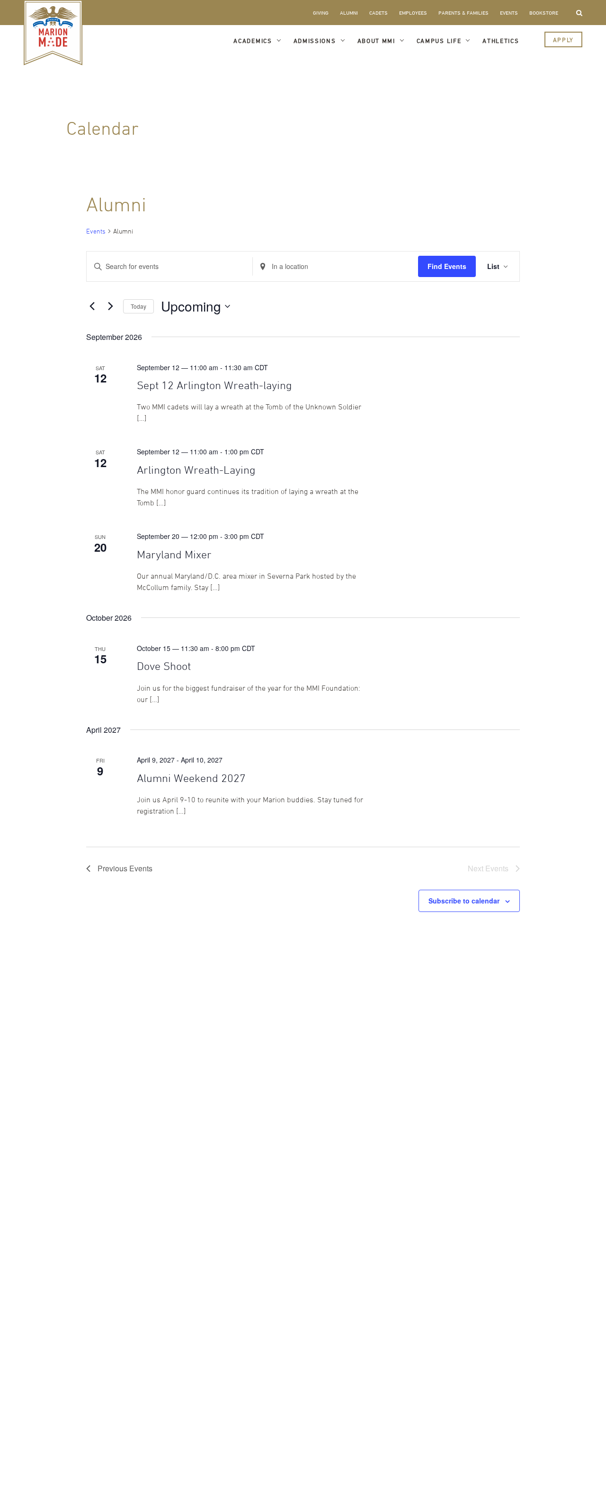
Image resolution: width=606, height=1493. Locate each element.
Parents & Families (463, 12)
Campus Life (439, 40)
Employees (413, 12)
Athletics (500, 40)
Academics (252, 40)
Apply (563, 39)
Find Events (447, 266)
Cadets (378, 12)
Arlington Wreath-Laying (196, 469)
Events (509, 12)
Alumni (349, 12)
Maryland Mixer (174, 554)
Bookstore (543, 12)
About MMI (376, 40)
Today (138, 306)
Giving (321, 12)
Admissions (315, 40)
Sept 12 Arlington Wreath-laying (214, 385)
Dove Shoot (164, 666)
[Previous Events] (92, 306)
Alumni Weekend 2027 (191, 778)
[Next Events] (110, 306)
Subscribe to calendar (463, 900)
